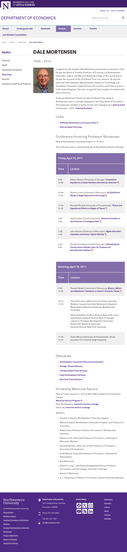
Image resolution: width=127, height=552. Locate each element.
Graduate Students (12, 70)
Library (107, 507)
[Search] (123, 18)
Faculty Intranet (118, 11)
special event (119, 105)
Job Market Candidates (14, 35)
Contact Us (104, 11)
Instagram (90, 505)
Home (4, 42)
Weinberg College (24, 3)
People (62, 29)
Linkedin (90, 511)
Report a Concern (10, 539)
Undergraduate (25, 29)
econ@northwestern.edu (51, 522)
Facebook (79, 505)
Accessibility (8, 512)
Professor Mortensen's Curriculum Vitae (78, 123)
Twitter (84, 505)
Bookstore (108, 499)
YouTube (79, 511)
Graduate (46, 29)
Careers (6, 524)
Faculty (6, 61)
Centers (78, 29)
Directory (22, 42)
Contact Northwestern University (16, 528)
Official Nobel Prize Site (71, 127)
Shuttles (107, 519)
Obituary (71, 366)
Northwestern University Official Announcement (81, 362)
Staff (4, 65)
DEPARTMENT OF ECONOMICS (28, 18)
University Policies (10, 543)
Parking (107, 515)
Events (93, 29)
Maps (106, 511)
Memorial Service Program (68, 401)
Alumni (5, 79)
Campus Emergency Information (16, 520)
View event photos (83, 108)
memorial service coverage (86, 404)
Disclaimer (7, 532)
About (5, 29)
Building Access (9, 516)
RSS (84, 511)
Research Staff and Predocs (16, 84)
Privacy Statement (10, 535)
